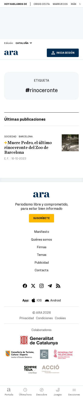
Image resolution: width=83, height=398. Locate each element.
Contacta (41, 270)
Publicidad (41, 262)
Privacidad (26, 318)
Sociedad (10, 136)
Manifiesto (41, 231)
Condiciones (44, 318)
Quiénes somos (41, 239)
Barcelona (26, 136)
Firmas (41, 247)
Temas (41, 254)
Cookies (60, 318)
